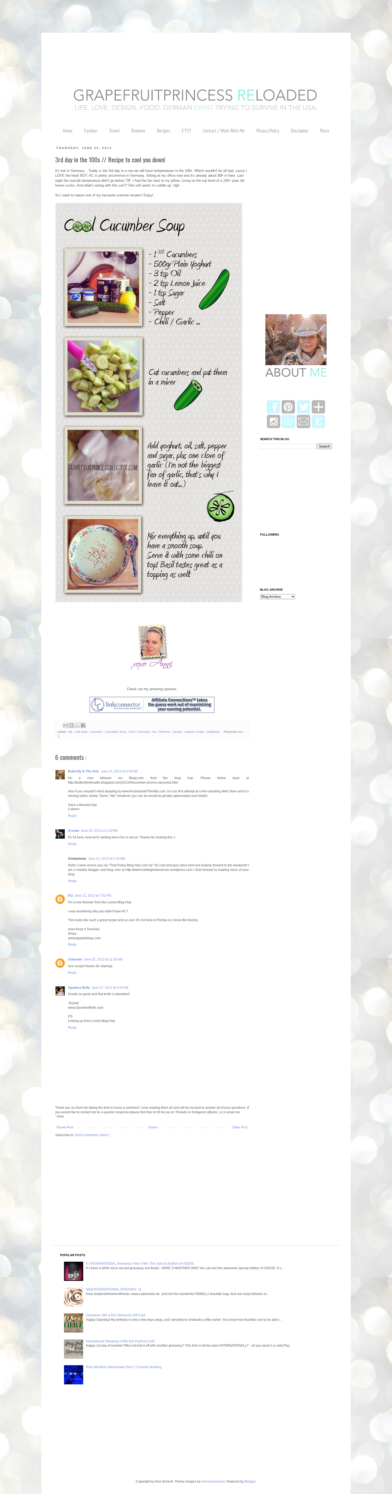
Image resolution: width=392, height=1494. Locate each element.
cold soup (81, 731)
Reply (72, 816)
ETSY (186, 130)
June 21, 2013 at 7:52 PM (92, 895)
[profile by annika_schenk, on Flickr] (152, 669)
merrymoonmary (213, 1481)
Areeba (73, 831)
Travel (114, 130)
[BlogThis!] (71, 725)
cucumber (96, 731)
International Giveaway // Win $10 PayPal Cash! (120, 1341)
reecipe (178, 731)
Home (68, 130)
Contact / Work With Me (224, 130)
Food (132, 731)
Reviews (138, 130)
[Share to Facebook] (83, 725)
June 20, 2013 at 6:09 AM (119, 771)
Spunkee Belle (79, 988)
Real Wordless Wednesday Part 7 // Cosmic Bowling (123, 1367)
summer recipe (195, 731)
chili (70, 731)
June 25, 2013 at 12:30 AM (103, 959)
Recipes (163, 130)
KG (70, 895)
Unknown (75, 959)
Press (324, 130)
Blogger (250, 1481)
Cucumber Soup (116, 731)
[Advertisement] (97, 12)
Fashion (90, 130)
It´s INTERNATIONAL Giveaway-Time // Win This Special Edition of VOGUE (140, 1263)
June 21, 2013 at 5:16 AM (106, 858)
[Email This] (65, 725)
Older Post (239, 1127)
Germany (144, 731)
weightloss (213, 731)
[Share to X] (77, 725)
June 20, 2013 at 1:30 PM (99, 831)
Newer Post (65, 1127)
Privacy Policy (267, 130)
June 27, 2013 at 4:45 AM (109, 988)
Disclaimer (300, 130)
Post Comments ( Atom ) (92, 1135)
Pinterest (165, 731)
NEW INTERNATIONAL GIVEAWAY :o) (113, 1289)
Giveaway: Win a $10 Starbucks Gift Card (115, 1315)
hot (154, 731)
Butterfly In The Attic (83, 771)
